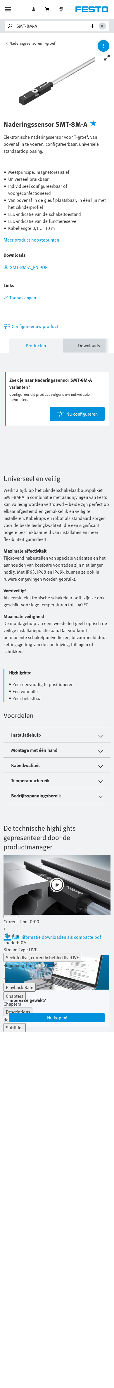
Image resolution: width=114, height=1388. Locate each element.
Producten (36, 345)
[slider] (57, 942)
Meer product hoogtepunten (31, 239)
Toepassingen (22, 297)
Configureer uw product (35, 326)
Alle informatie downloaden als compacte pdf (56, 937)
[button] (34, 9)
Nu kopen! (57, 1017)
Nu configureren (82, 413)
